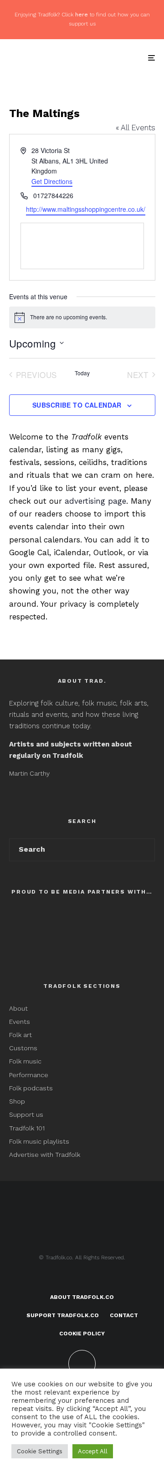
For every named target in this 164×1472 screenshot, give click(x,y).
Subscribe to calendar (77, 404)
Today (82, 373)
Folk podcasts (31, 1088)
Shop (17, 1101)
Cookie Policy (82, 1333)
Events (19, 1021)
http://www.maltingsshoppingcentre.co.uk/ (85, 209)
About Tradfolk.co (82, 1297)
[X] (82, 1278)
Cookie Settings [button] (39, 1451)
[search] (145, 850)
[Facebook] (64, 1278)
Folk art (21, 1034)
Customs (23, 1048)
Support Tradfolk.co (62, 1315)
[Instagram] (100, 1278)
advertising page (95, 501)
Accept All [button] (93, 1451)
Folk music (25, 1061)
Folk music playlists (39, 1141)
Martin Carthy (29, 773)
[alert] (82, 317)
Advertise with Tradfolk (44, 1154)
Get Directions (51, 181)
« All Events (135, 127)
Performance (28, 1074)
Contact (124, 1315)
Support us (26, 1114)
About (18, 1008)
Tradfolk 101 (27, 1128)
